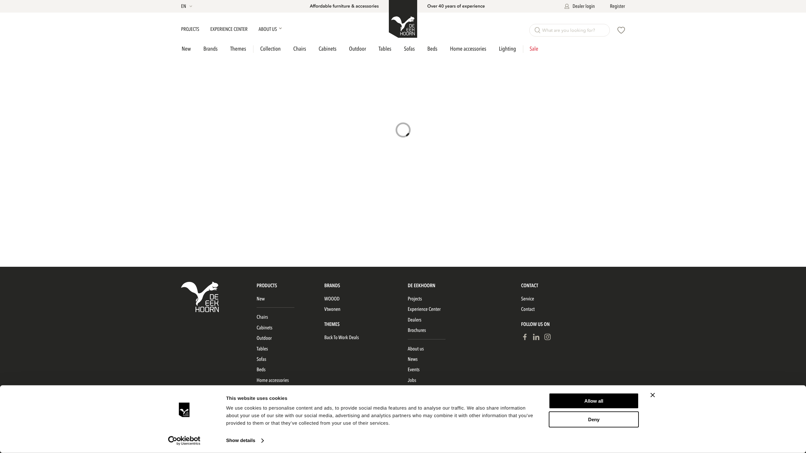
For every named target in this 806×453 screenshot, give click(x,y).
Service (527, 298)
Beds (432, 49)
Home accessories (468, 49)
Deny (593, 419)
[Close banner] (652, 395)
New (186, 49)
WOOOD (332, 298)
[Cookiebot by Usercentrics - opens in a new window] (184, 440)
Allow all (593, 401)
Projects (190, 29)
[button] (187, 6)
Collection (270, 49)
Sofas (409, 49)
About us (416, 348)
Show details (240, 440)
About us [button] (268, 29)
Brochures (417, 330)
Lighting (507, 49)
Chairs (299, 49)
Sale (534, 49)
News (412, 359)
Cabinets (327, 49)
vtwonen (332, 309)
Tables (385, 49)
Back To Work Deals (341, 337)
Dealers (414, 319)
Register (617, 6)
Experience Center (229, 29)
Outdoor (357, 49)
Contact (528, 309)
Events (414, 369)
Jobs (412, 380)
